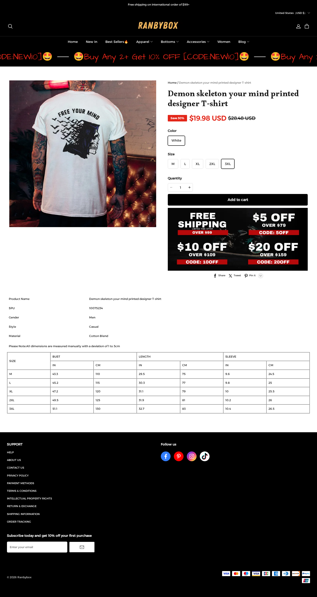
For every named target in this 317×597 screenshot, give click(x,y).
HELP (10, 452)
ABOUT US (14, 460)
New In (91, 42)
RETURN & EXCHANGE (21, 506)
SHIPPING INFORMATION (23, 514)
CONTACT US (15, 467)
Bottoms (168, 42)
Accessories (196, 42)
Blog (242, 42)
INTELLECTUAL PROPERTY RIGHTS (29, 498)
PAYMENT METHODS (20, 483)
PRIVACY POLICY (18, 475)
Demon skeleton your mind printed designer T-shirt (215, 82)
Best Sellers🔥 (116, 42)
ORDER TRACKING (19, 521)
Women (223, 42)
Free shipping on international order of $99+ (158, 4)
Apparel (142, 42)
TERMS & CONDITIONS (21, 490)
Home (73, 42)
